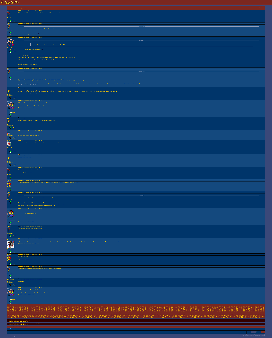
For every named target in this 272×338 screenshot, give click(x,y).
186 (143, 306)
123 (249, 305)
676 (34, 311)
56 (109, 305)
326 (222, 307)
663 (261, 310)
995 (30, 315)
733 (172, 311)
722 (145, 311)
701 (95, 311)
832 (152, 313)
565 (25, 310)
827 (140, 313)
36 (70, 305)
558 (8, 310)
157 (73, 306)
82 (158, 305)
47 (91, 305)
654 (239, 310)
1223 (181, 317)
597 (102, 310)
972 (232, 314)
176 (119, 306)
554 (256, 309)
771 (263, 311)
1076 (263, 315)
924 (116, 314)
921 (109, 314)
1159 (248, 316)
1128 (158, 316)
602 (114, 310)
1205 (128, 317)
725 (152, 311)
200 (176, 306)
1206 (131, 317)
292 (140, 307)
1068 (240, 315)
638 (201, 310)
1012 (77, 315)
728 (160, 311)
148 (51, 306)
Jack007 (9, 180)
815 (111, 313)
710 (116, 311)
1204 (126, 317)
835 (160, 313)
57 (111, 305)
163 (87, 306)
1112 (111, 316)
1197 (105, 317)
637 (198, 310)
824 (133, 313)
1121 (137, 316)
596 (99, 310)
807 (92, 313)
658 (249, 310)
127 (258, 305)
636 (196, 310)
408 (162, 308)
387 (111, 308)
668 (15, 311)
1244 (242, 317)
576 (51, 310)
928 (126, 314)
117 (234, 305)
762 (241, 311)
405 (155, 308)
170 (104, 306)
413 (174, 308)
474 (63, 309)
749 (210, 311)
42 (82, 305)
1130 (163, 316)
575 (49, 310)
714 (126, 311)
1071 (248, 315)
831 (150, 313)
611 (135, 310)
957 (196, 314)
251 (42, 307)
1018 (95, 315)
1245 (245, 317)
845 (184, 313)
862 (225, 313)
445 (251, 308)
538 (217, 309)
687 (61, 311)
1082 (24, 316)
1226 (189, 317)
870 (244, 313)
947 (172, 314)
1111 (108, 316)
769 (258, 311)
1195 (99, 317)
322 (213, 307)
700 (92, 311)
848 (191, 313)
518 (169, 309)
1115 (120, 316)
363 (54, 308)
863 (227, 313)
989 (15, 315)
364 (56, 308)
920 (107, 314)
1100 (76, 316)
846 (186, 313)
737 (181, 311)
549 (244, 309)
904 (68, 314)
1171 (30, 317)
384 (104, 308)
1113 (114, 316)
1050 (187, 315)
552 (251, 309)
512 (155, 309)
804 (85, 313)
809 (97, 313)
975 (239, 314)
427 (208, 308)
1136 (181, 316)
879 (8, 314)
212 (205, 306)
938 (150, 314)
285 (123, 307)
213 (208, 306)
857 (213, 313)
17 (34, 305)
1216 (160, 317)
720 (140, 311)
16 (32, 305)
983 (258, 314)
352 (27, 308)
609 (131, 310)
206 (191, 306)
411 (169, 308)
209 (198, 306)
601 (111, 310)
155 (68, 306)
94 (181, 305)
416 (181, 308)
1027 (121, 315)
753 (220, 311)
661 (256, 310)
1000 (42, 315)
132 (13, 306)
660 (254, 310)
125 (254, 305)
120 (241, 305)
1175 (41, 317)
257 (56, 307)
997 (35, 315)
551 (249, 309)
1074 (257, 315)
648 (225, 310)
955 (191, 314)
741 (191, 311)
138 (27, 306)
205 (188, 306)
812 (104, 313)
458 (25, 309)
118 (237, 305)
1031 (132, 315)
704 (102, 311)
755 (225, 311)
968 (222, 314)
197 (169, 306)
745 (201, 311)
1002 (48, 315)
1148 (216, 316)
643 (213, 310)
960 (203, 314)
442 (244, 308)
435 (227, 308)
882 (15, 314)
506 (140, 309)
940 (155, 314)
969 (225, 314)
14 (28, 305)
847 (188, 313)
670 (20, 311)
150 (56, 306)
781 (30, 313)
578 (56, 310)
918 (102, 314)
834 (157, 313)
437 (232, 308)
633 (188, 310)
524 (184, 309)
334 (241, 307)
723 (148, 311)
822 (128, 313)
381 (97, 308)
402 (148, 308)
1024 (112, 315)
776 (17, 313)
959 (201, 314)
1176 (44, 317)
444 (249, 308)
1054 (199, 315)
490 (102, 309)
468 (49, 309)
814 (109, 313)
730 (164, 311)
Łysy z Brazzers (10, 279)
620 (157, 310)
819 (121, 313)
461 (32, 309)
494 (111, 309)
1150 (221, 316)
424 (201, 308)
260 (63, 307)
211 (203, 306)
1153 (230, 316)
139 (30, 306)
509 (148, 309)
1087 (38, 316)
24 (47, 305)
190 (152, 306)
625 (169, 310)
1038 (153, 315)
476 (68, 309)
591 (87, 310)
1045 (173, 315)
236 (263, 306)
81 (156, 305)
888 (30, 314)
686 (58, 311)
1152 (227, 316)
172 (109, 306)
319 (205, 307)
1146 (210, 316)
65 (126, 305)
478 (73, 309)
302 (164, 307)
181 (131, 306)
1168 (21, 317)
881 (13, 314)
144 (42, 306)
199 (174, 306)
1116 (123, 316)
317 (201, 307)
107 (210, 305)
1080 (18, 316)
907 (75, 314)
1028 (124, 315)
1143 (201, 316)
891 (37, 314)
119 (239, 305)
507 (143, 309)
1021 (103, 315)
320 (208, 307)
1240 (230, 317)
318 (203, 307)
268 (83, 307)
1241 (233, 317)
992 (23, 315)
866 (234, 313)
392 (123, 308)
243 (22, 307)
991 (20, 315)
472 (58, 309)
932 (135, 314)
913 (90, 314)
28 (55, 305)
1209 (140, 317)
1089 (44, 316)
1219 (169, 317)
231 (251, 306)
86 (166, 305)
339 (254, 307)
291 (138, 307)
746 (203, 311)
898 (54, 314)
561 (15, 310)
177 (121, 306)
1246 (247, 317)
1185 (70, 317)
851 (198, 313)
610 (133, 310)
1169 (24, 317)
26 (51, 305)
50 (97, 305)
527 (191, 309)
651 (232, 310)
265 (75, 307)
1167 (18, 317)
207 (193, 306)
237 (8, 307)
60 (116, 305)
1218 (166, 317)
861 (222, 313)
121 (244, 305)
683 (51, 311)
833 (155, 313)
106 (208, 305)
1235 (216, 317)
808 (95, 313)
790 (51, 313)
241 (17, 307)
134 (17, 306)
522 (179, 309)
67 (130, 305)
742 (193, 311)
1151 (224, 316)
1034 (141, 315)
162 (85, 306)
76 (147, 305)
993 (25, 315)
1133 (172, 316)
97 (187, 305)
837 (164, 313)
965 (215, 314)
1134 (175, 316)
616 (148, 310)
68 (132, 305)
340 (256, 307)
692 (73, 311)
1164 (262, 316)
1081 (21, 316)
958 (198, 314)
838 (167, 313)
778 (22, 313)
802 (80, 313)
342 (261, 307)
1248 (253, 317)
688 (63, 311)
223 (232, 306)
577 (54, 310)
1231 (204, 317)
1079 (15, 316)
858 (215, 313)
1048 (182, 315)
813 (107, 313)
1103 (85, 316)
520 (174, 309)
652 (234, 310)
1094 (59, 316)
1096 (65, 316)
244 (25, 307)
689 (66, 311)
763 (244, 311)
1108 (99, 316)
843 (179, 313)
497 (119, 309)
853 (203, 313)
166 (95, 306)
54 (105, 305)
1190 (85, 317)
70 (135, 305)
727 (157, 311)
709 (114, 311)
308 (179, 307)
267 (80, 307)
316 (198, 307)
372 (75, 308)
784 (37, 313)
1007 (63, 315)
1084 (30, 316)
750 (213, 311)
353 (30, 308)
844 (181, 313)
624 (167, 310)
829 (145, 313)
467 (46, 309)
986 (8, 315)
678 (39, 311)
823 (131, 313)
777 (20, 313)
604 (119, 310)
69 (134, 305)
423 (198, 308)
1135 (178, 316)
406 (157, 308)
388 (114, 308)
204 (186, 306)
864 (229, 313)
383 (102, 308)
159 (78, 306)
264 (73, 307)
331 (234, 307)
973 (234, 314)
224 (234, 306)
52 (101, 305)
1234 (213, 317)
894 (44, 314)
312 (188, 307)
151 (58, 306)
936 (145, 314)
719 (138, 311)
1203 (123, 317)
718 (135, 311)
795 (63, 313)
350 (22, 308)
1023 (109, 315)
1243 (239, 317)
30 (59, 305)
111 (220, 305)
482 (83, 309)
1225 (186, 317)
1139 (189, 316)
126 (256, 305)
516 (164, 309)
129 (263, 305)
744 (198, 311)
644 (215, 310)
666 (10, 311)
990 (18, 315)
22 (44, 305)
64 (124, 305)
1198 (108, 317)
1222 (178, 317)
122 (246, 305)
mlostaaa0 (9, 10)
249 (37, 307)
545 (234, 309)
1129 (160, 316)
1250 (259, 317)
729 (162, 311)
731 (167, 311)
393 (126, 308)
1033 (138, 315)
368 (66, 308)
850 (196, 313)
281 (114, 307)
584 (70, 310)
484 (87, 309)
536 (213, 309)
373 (78, 308)
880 (10, 314)
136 (22, 306)
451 (8, 309)
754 (222, 311)
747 (205, 311)
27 (53, 305)
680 (44, 311)
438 (234, 308)
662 (258, 310)
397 (135, 308)
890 (34, 314)
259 (61, 307)
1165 (12, 317)
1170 (27, 317)
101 (196, 305)
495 (114, 309)
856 (210, 313)
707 (109, 311)
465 (42, 309)
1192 (91, 317)
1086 (36, 316)
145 (44, 306)
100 (193, 305)
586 (75, 310)
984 (261, 314)
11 (23, 305)
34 (67, 305)
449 (261, 308)
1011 (74, 315)
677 (37, 311)
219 (222, 306)
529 (196, 309)
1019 (97, 315)
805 (87, 313)
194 (162, 306)
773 (10, 313)
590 (85, 310)
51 (99, 305)
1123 (143, 316)
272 (92, 307)
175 (116, 306)
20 (40, 305)
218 (220, 306)
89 (172, 305)
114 (227, 305)
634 (191, 310)
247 (32, 307)
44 (86, 305)
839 (169, 313)
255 (51, 307)
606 (123, 310)
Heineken (9, 254)
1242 (236, 317)
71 (137, 305)
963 (210, 314)
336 (246, 307)
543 (229, 309)
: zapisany (9, 17)
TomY (8, 140)
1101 (79, 316)
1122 (140, 316)
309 (181, 307)
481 (80, 309)
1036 (147, 315)
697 (85, 311)
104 (203, 305)
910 (83, 314)
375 (83, 308)
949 (176, 314)
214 (210, 306)
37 (72, 305)
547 (239, 309)
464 (39, 309)
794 (61, 313)
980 (251, 314)
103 (201, 305)
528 (193, 309)
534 (208, 309)
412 (172, 308)
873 (251, 313)
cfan (8, 266)
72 (139, 305)
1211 (146, 317)
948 (174, 314)
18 (36, 305)
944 (164, 314)
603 (116, 310)
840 (172, 313)
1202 (120, 317)
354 (32, 308)
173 (111, 306)
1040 (158, 315)
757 (229, 311)
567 (30, 310)
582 (66, 310)
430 (215, 308)
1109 (102, 316)
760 (237, 311)
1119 (131, 316)
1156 (239, 316)
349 (20, 308)
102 (198, 305)
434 (225, 308)
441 (241, 308)
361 (49, 308)
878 (263, 313)
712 (121, 311)
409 (164, 308)
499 (123, 309)
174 (114, 306)
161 (83, 306)
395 (131, 308)
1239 (227, 317)
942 (160, 314)
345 (10, 308)
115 (229, 305)
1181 (59, 317)
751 (215, 311)
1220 (172, 317)
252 (44, 307)
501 (128, 309)
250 (39, 307)
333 (239, 307)
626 (172, 310)
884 (20, 314)
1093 (56, 316)
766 (251, 311)
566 (27, 310)
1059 (214, 315)
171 (107, 306)
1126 (152, 316)
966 (217, 314)
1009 (68, 315)
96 (185, 305)
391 (121, 308)
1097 (67, 316)
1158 (245, 316)
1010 (71, 315)
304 (169, 307)
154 (66, 306)
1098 (70, 316)
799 (73, 313)
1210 (143, 317)
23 (46, 305)
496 (116, 309)
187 (145, 306)
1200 (114, 317)
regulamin (8, 336)
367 (63, 308)
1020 (100, 315)
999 (39, 315)
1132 (169, 316)
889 (32, 314)
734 (174, 311)
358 (42, 308)
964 (213, 314)
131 (10, 306)
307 (176, 307)
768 (256, 311)
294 (145, 307)
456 (20, 309)
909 (80, 314)
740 (188, 311)
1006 (60, 315)
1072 (251, 315)
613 (140, 310)
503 (133, 309)
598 (104, 310)
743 (196, 311)
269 (85, 307)
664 (263, 310)
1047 (179, 315)
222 (229, 306)
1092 (53, 316)
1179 (53, 317)
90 (174, 305)
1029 (127, 315)
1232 (207, 317)
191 (155, 306)
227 (241, 306)
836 (162, 313)
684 (54, 311)
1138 (187, 316)
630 (181, 310)
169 (102, 306)
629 (179, 310)
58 (112, 305)
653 (237, 310)
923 (114, 314)
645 (217, 310)
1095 (62, 316)
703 (99, 311)
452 (10, 309)
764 (246, 311)
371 (73, 308)
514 (160, 309)
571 (39, 310)
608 (128, 310)
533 (205, 309)
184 (138, 306)
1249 (256, 317)
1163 (259, 316)
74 (143, 305)
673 (27, 311)
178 (123, 306)
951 (181, 314)
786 (42, 313)
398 (138, 308)
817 (116, 313)
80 (155, 305)
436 (229, 308)
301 (162, 307)
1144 (204, 316)
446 (254, 308)
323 (215, 307)
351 (25, 308)
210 (201, 306)
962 (208, 314)
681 (46, 311)
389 (116, 308)
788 (46, 313)
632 (186, 310)
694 (78, 311)
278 (107, 307)
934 (140, 314)
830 (148, 313)
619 (155, 310)
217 (217, 306)
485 (90, 309)
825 (135, 313)
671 (22, 311)
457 (22, 309)
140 (32, 306)
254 (49, 307)
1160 (250, 316)
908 (78, 314)
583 (68, 310)
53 (103, 305)
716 (131, 311)
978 (246, 314)
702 (97, 311)
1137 (184, 316)
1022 (106, 315)
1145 (207, 316)
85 (164, 305)
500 (126, 309)
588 (80, 310)
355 (34, 308)
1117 (126, 316)
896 (49, 314)
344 (8, 308)
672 (25, 311)
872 (249, 313)
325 (220, 307)
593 (92, 310)
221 (227, 306)
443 (246, 308)
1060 (217, 315)
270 (87, 307)
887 (27, 314)
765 (249, 311)
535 (210, 309)
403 (150, 308)
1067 (237, 315)
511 (152, 309)
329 (229, 307)
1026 (118, 315)
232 (254, 306)
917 (99, 314)
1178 (50, 317)
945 (167, 314)
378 (90, 308)
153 (63, 306)
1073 (254, 315)
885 (22, 314)
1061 (219, 315)
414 (176, 308)
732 (169, 311)
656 (244, 310)
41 (80, 305)
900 (58, 314)
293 (143, 307)
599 (107, 310)
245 (27, 307)
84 (162, 305)
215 (213, 306)
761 (239, 311)
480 (78, 309)
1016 (89, 315)
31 (61, 305)
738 (184, 311)
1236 (218, 317)
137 (25, 306)
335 (244, 307)
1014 (83, 315)
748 (208, 311)
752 (217, 311)
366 (61, 308)
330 (232, 307)
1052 (193, 315)
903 (66, 314)
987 (10, 315)
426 (205, 308)
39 (76, 305)
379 (92, 308)
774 (13, 313)
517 (167, 309)
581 (63, 310)
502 (131, 309)
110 (217, 305)
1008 (66, 315)
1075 (260, 315)
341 (258, 307)
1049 (185, 315)
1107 (97, 316)
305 (172, 307)
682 (49, 311)
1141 (195, 316)
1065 (231, 315)
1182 (62, 317)
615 (145, 310)
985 (263, 314)
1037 (150, 315)
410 (167, 308)
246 (30, 307)
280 (111, 307)
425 (203, 308)
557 (263, 309)
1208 (137, 317)
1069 (243, 315)
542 (227, 309)
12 (25, 305)
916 (97, 314)
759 (234, 311)
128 (261, 305)
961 (205, 314)
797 (68, 313)
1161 (253, 316)
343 (263, 307)
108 (213, 305)
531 (201, 309)
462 (34, 309)
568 (32, 310)
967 (220, 314)
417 (184, 308)
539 (220, 309)
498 (121, 309)
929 (128, 314)
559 (10, 310)
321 (210, 307)
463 (37, 309)
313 (191, 307)
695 (80, 311)
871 (246, 313)
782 (32, 313)
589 (83, 310)
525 (186, 309)
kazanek (9, 130)
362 (51, 308)
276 (102, 307)
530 (198, 309)
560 (13, 310)
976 (241, 314)
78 (151, 305)
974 (237, 314)
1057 (208, 315)
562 (17, 310)
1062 (222, 315)
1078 (12, 316)
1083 (27, 316)
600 (109, 310)
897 (51, 314)
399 (140, 308)
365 (58, 308)
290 (135, 307)
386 (109, 308)
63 (122, 305)
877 (261, 313)
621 (160, 310)
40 (78, 305)
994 (27, 315)
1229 (198, 317)
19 (38, 305)
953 (186, 314)
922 (111, 314)
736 (179, 311)
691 (70, 311)
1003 (51, 315)
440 (239, 308)
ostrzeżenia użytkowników (13, 336)
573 (44, 310)
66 (128, 305)
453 (13, 309)
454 (15, 309)
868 (239, 313)
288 (131, 307)
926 (121, 314)
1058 (211, 315)
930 (131, 314)
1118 (128, 316)
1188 (79, 317)
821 (126, 313)
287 (128, 307)
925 (119, 314)
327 (225, 307)
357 (39, 308)
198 (172, 306)
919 (104, 314)
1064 (228, 315)
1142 (198, 316)
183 (135, 306)
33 (65, 305)
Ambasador (9, 37)
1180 (56, 317)
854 (205, 313)
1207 (134, 317)
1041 (161, 315)
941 (157, 314)
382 (99, 308)
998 (37, 315)
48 (93, 305)
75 (145, 305)
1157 (242, 316)
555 (258, 309)
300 (160, 307)
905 (70, 314)
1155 (236, 316)
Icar (8, 68)
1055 (202, 315)
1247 (250, 317)
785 (39, 313)
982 (256, 314)
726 (155, 311)
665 (8, 311)
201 (179, 306)
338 (251, 307)
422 (196, 308)
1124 (146, 316)
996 (32, 315)
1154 (233, 316)
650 (229, 310)
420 (191, 308)
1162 (256, 316)
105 (205, 305)
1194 (96, 317)
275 (99, 307)
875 (256, 313)
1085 (33, 316)
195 (164, 306)
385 (107, 308)
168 (99, 306)
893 (42, 314)
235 (261, 306)
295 (148, 307)
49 (95, 305)
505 (138, 309)
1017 (92, 315)
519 (172, 309)
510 (150, 309)
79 (153, 305)
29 (57, 305)
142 (37, 306)
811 (102, 313)
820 (123, 313)
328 (227, 307)
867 (237, 313)
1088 (41, 316)
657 (246, 310)
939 (152, 314)
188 (148, 306)
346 (13, 308)
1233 (210, 317)
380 (95, 308)
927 (123, 314)
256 (54, 307)
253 (46, 307)
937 (148, 314)
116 (232, 305)
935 (143, 314)
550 (246, 309)
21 (42, 305)
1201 (117, 317)
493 (109, 309)
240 (15, 307)
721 (143, 311)
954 (188, 314)
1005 (57, 315)
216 (215, 306)
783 (34, 313)
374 (80, 308)
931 (133, 314)
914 (92, 314)
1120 (134, 316)
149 (54, 306)
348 (17, 308)
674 (30, 311)
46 (90, 305)
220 (225, 306)
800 (75, 313)
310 (184, 307)
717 (133, 311)
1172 (33, 317)
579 (58, 310)
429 (213, 308)
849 (193, 313)
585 (73, 310)
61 (118, 305)
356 (37, 308)
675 (32, 311)
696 (83, 311)
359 (44, 308)
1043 (167, 315)
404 (152, 308)
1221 (175, 317)
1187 (76, 317)
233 (256, 306)
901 (61, 314)
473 (61, 309)
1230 (201, 317)
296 (150, 307)
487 (95, 309)
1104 (88, 316)
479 (75, 309)
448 (258, 308)
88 (170, 305)
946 (169, 314)
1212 (149, 317)
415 (179, 308)
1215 (157, 317)
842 (176, 313)
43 (84, 305)
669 (17, 311)
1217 (163, 317)
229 (246, 306)
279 (109, 307)
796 (66, 313)
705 (104, 311)
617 (150, 310)
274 (97, 307)
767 (254, 311)
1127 (155, 316)
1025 (115, 315)
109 (215, 305)
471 (56, 309)
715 (128, 311)
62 (120, 305)
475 (66, 309)
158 (75, 306)
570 (37, 310)
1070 (246, 315)
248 (34, 307)
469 (51, 309)
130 (8, 306)
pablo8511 (9, 239)
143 (39, 306)
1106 (94, 316)
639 (203, 310)
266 (78, 307)
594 (95, 310)
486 (92, 309)
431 (217, 308)
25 (49, 305)
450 (263, 308)
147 (49, 306)
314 (193, 307)
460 (30, 309)
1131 (166, 316)
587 (78, 310)
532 (203, 309)
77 (149, 305)
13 (26, 305)
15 (30, 305)
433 (222, 308)
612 (138, 310)
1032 (135, 315)
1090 (47, 316)
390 (119, 308)
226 (239, 306)
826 (138, 313)
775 (15, 313)
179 (126, 306)
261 (66, 307)
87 (168, 305)
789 (49, 313)
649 (227, 310)
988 (13, 315)
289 (133, 307)
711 (119, 311)
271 (90, 307)
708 (111, 311)
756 (227, 311)
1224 (184, 317)
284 (121, 307)
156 (70, 306)
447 (256, 308)
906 (73, 314)
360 (46, 308)
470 (54, 309)
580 (61, 310)
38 (74, 305)
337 (249, 307)
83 (160, 305)
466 (44, 309)
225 (237, 306)
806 (90, 313)
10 (21, 305)
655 (241, 310)
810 (99, 313)
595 (97, 310)
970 (227, 314)
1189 (82, 317)
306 (174, 307)
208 (196, 306)
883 (17, 314)
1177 (47, 317)
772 (8, 313)
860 (220, 313)
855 (208, 313)
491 (104, 309)
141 (34, 306)
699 (90, 311)
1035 (144, 315)
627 (174, 310)
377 (87, 308)
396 (133, 308)
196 (167, 306)
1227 (192, 317)
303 (167, 307)
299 (157, 307)
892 (39, 314)
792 (56, 313)
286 (126, 307)
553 (254, 309)
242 (20, 307)
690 (68, 311)
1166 (15, 317)
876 (258, 313)
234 (258, 306)
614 (143, 310)
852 (201, 313)
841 (174, 313)
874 (254, 313)
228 (244, 306)
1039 (156, 315)
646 (220, 310)
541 (225, 309)
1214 (155, 317)
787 (44, 313)
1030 (129, 315)
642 (210, 310)
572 (42, 310)
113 (225, 305)
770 (261, 311)
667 (13, 311)
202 (181, 306)
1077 (9, 316)
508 (145, 309)
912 (87, 314)
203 (184, 306)
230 (249, 306)
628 (176, 310)
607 (126, 310)
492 (107, 309)
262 (68, 307)
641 (208, 310)
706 (107, 311)
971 (229, 314)
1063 (225, 315)
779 (25, 313)
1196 (102, 317)
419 (188, 308)
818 (119, 313)
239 (13, 307)
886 (25, 314)
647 (222, 310)
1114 (117, 316)
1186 (73, 317)
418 (186, 308)
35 (68, 305)
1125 (149, 316)
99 (191, 305)
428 (210, 308)
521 (176, 309)
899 (56, 314)
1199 (111, 317)
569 (34, 310)
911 (85, 314)
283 (119, 307)
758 (232, 311)
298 (155, 307)
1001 (45, 315)
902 (63, 314)
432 (220, 308)
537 (215, 309)
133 (15, 306)
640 (205, 310)
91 (176, 305)
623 (164, 310)
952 (184, 314)
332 (237, 307)
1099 (73, 316)
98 (189, 305)
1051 (190, 315)
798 (70, 313)
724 (150, 311)
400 (143, 308)
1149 (219, 316)
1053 (196, 315)
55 (107, 305)
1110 (105, 316)
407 (160, 308)
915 (95, 314)
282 (116, 307)
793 (58, 313)
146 (46, 306)
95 (183, 305)
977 (244, 314)
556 (261, 309)
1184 (67, 317)
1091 (50, 316)
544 (232, 309)
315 (196, 307)
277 (104, 307)
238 (10, 307)
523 (181, 309)
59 (114, 305)
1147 (213, 316)
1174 (38, 317)
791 (54, 313)
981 (254, 314)
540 (222, 309)
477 (70, 309)
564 (22, 310)
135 (20, 306)
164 (90, 306)
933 (138, 314)
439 (237, 308)
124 (251, 305)
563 (20, 310)
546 (237, 309)
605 (121, 310)
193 (160, 306)
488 (97, 309)
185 (140, 306)
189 (150, 306)
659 (251, 310)
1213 (152, 317)
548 (241, 309)
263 (70, 307)
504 (135, 309)
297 (152, 307)
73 (141, 305)
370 (70, 308)
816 (114, 313)
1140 (192, 316)
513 (157, 309)
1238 (224, 317)
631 (184, 310)
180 (128, 306)
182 (133, 306)
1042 (164, 315)
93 (179, 305)
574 (46, 310)
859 (217, 313)
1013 (80, 315)
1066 (234, 315)
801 (78, 313)
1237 (221, 317)
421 (193, 308)
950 (179, 314)
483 (85, 309)
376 (85, 308)
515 (162, 309)
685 (56, 311)
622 (162, 310)
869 (241, 313)
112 (222, 305)
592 (90, 310)
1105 (91, 316)
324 (217, 307)
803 (83, 313)
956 (193, 314)
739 (186, 311)
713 (123, 311)
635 (193, 310)
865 (232, 313)
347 (15, 308)
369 (68, 308)
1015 (86, 315)
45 (88, 305)
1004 (54, 315)
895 (46, 314)
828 (143, 313)
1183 (65, 317)
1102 (82, 316)
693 (75, 311)
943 (162, 314)
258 (58, 307)
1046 (176, 315)
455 (17, 309)
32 (63, 305)
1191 (88, 317)
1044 (170, 315)
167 (97, 306)
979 (249, 314)
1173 (35, 317)
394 (128, 308)
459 (27, 309)
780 (27, 313)
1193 (94, 317)
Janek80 (9, 23)
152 (61, 306)
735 (176, 311)
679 (42, 311)
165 (92, 306)
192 (157, 306)
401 (145, 308)
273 (95, 307)
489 (99, 309)
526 (188, 309)
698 (87, 311)
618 (152, 310)
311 (186, 307)
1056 (205, 315)
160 (80, 306)
